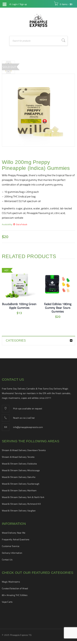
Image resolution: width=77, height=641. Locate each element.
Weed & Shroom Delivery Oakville (18, 477)
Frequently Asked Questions (16, 539)
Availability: (7, 224)
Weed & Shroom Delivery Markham (19, 490)
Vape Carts (7, 602)
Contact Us (7, 559)
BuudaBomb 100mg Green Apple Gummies (19, 306)
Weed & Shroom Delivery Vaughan (19, 510)
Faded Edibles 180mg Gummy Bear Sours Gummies (58, 308)
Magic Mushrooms (11, 581)
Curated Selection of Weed (15, 588)
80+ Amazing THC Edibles (14, 595)
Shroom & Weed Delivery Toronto (18, 457)
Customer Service (10, 546)
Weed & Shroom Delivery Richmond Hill (21, 504)
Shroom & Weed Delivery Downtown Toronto (24, 450)
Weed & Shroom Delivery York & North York (23, 497)
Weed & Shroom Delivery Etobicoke (19, 463)
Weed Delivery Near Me (13, 532)
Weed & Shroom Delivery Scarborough (20, 483)
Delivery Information (12, 553)
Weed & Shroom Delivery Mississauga (21, 470)
